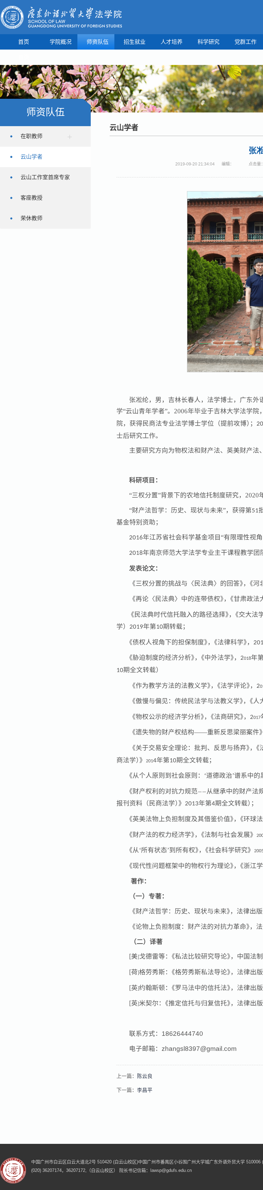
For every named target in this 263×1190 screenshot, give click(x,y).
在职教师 (31, 136)
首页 (23, 42)
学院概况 (61, 42)
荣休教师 (31, 218)
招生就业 (135, 42)
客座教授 (31, 198)
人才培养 (172, 42)
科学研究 (209, 42)
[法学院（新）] (61, 17)
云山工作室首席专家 (45, 177)
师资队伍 (98, 42)
